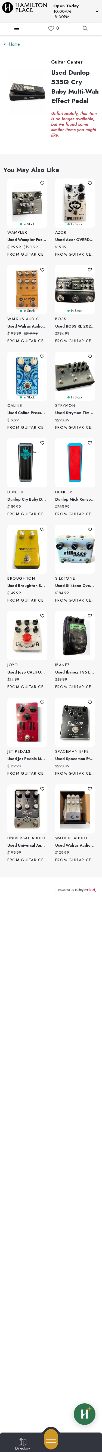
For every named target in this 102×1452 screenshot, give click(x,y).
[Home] (26, 10)
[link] (51, 28)
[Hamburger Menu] (16, 28)
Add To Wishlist (42, 183)
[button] (75, 10)
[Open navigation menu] (51, 1439)
